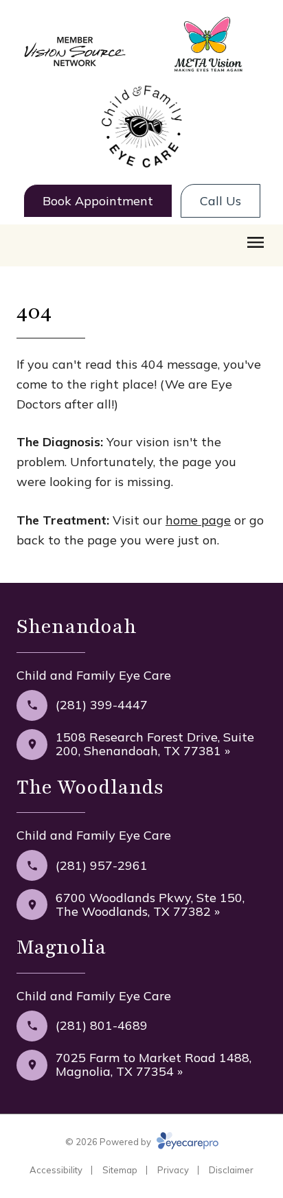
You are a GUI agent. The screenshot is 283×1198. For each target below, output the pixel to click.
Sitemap (119, 1169)
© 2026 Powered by (109, 1141)
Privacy (173, 1169)
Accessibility (56, 1169)
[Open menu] (256, 242)
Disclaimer (231, 1169)
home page (198, 520)
